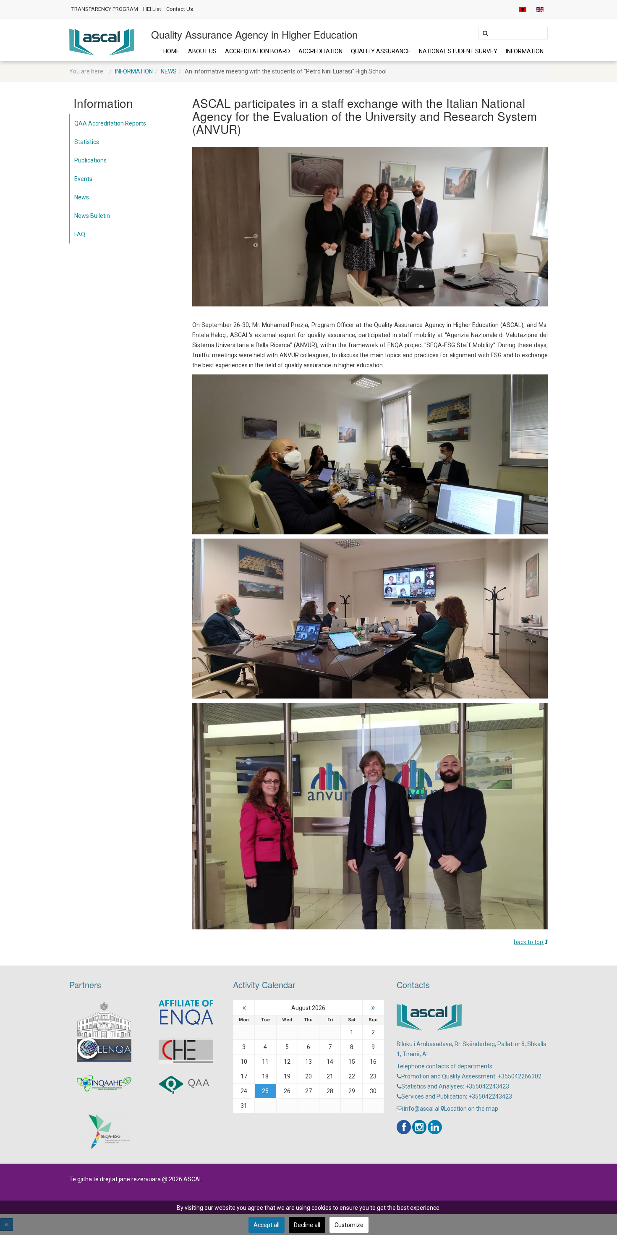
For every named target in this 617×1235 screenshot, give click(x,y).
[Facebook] (404, 1127)
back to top (529, 942)
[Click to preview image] (370, 226)
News (169, 71)
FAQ (79, 234)
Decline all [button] (307, 1225)
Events (83, 178)
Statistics (86, 142)
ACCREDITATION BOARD (257, 51)
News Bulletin (92, 215)
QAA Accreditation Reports (110, 123)
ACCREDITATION (320, 51)
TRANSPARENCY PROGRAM (104, 9)
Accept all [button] (267, 1225)
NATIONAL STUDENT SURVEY (458, 51)
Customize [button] (349, 1225)
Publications (90, 160)
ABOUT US (202, 51)
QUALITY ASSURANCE (380, 51)
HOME (171, 51)
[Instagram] (419, 1127)
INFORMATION (525, 51)
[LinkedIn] (435, 1127)
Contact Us (179, 9)
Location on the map (471, 1108)
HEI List (152, 9)
